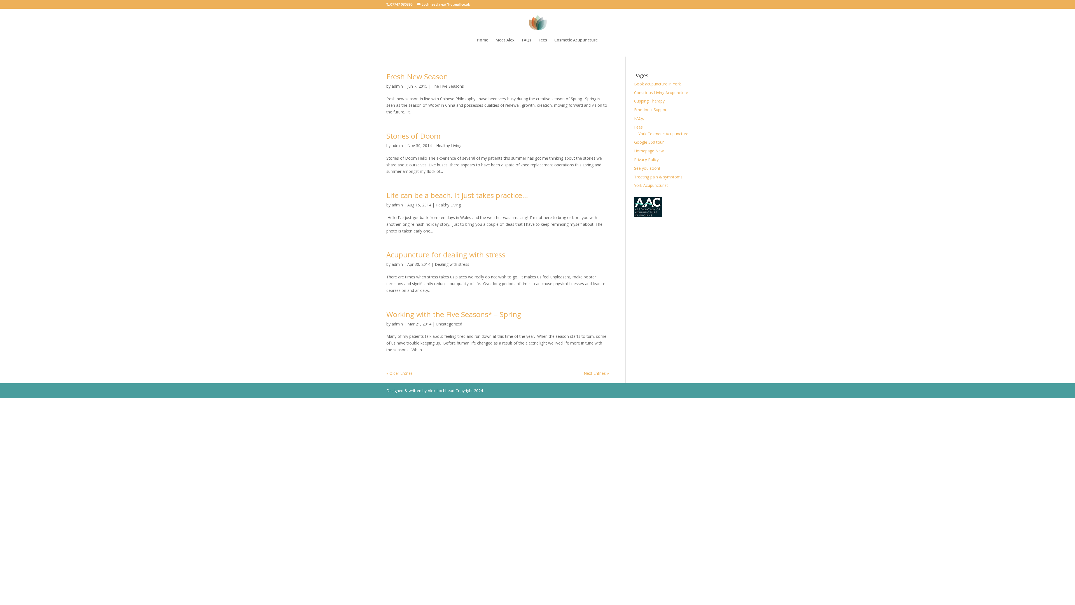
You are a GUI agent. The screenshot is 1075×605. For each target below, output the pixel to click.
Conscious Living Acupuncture (661, 92)
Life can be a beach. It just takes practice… (457, 195)
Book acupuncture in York (657, 84)
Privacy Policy (646, 159)
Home (482, 40)
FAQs (526, 40)
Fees (543, 40)
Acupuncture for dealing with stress (445, 255)
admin (397, 86)
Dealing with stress (452, 264)
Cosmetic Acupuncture (576, 40)
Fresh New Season (417, 76)
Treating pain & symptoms (658, 177)
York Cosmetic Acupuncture (663, 133)
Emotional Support (651, 109)
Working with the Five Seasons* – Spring (453, 314)
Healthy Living (448, 145)
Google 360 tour (649, 142)
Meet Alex (505, 40)
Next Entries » (596, 373)
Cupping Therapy (649, 101)
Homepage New (649, 150)
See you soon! (647, 168)
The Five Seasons (448, 86)
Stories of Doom (413, 136)
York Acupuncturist (651, 185)
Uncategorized (449, 324)
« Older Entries (399, 373)
